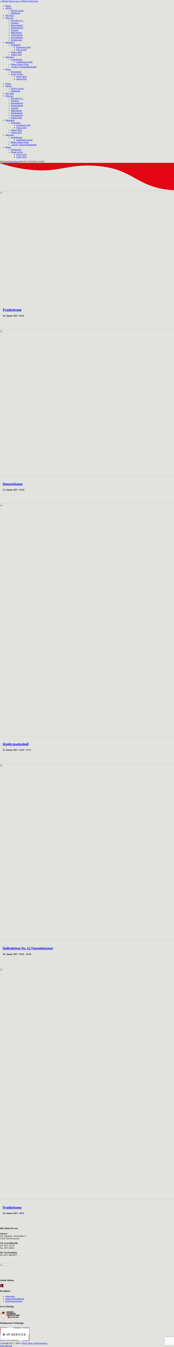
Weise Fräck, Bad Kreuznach (34, 1343)
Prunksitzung (12, 309)
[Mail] (2, 1285)
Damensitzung (13, 484)
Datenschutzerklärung (14, 1299)
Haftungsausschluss (13, 1301)
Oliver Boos (14, 161)
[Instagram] (0, 1285)
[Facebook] (1, 1285)
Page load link (6, 1346)
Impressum (10, 1296)
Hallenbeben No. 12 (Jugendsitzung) (28, 948)
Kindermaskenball (16, 744)
